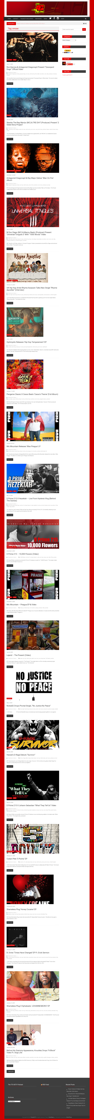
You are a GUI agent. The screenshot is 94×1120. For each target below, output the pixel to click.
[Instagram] (58, 19)
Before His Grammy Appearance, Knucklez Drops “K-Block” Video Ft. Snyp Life (31, 1051)
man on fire (31, 184)
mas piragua (28, 451)
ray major (48, 184)
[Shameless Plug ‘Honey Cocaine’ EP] (30, 889)
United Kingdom (53, 294)
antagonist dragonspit (12, 73)
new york (45, 709)
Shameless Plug (44, 914)
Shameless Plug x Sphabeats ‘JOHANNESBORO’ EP (28, 1006)
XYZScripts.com (54, 1119)
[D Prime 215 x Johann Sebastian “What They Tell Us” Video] (33, 785)
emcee (18, 73)
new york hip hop (39, 129)
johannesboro (33, 1010)
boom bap (15, 239)
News (23, 225)
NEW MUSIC (38, 18)
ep (19, 346)
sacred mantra (53, 810)
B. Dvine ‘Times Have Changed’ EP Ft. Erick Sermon (28, 953)
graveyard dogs (23, 73)
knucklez (27, 1057)
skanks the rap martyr (54, 129)
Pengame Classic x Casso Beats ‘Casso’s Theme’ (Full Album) (32, 394)
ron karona (55, 73)
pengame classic (43, 399)
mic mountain (34, 451)
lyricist (49, 505)
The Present (48, 658)
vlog (10, 506)
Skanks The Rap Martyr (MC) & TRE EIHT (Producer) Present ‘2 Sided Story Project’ (33, 123)
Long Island (31, 957)
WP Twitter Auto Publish (41, 1119)
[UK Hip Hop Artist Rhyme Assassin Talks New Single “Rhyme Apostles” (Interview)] (27, 267)
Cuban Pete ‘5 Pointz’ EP (17, 859)
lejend (33, 658)
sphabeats (9, 1011)
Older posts (11, 1071)
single (8, 506)
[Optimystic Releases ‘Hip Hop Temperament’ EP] (25, 322)
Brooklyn (9, 914)
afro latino (10, 451)
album (13, 451)
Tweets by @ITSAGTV (67, 75)
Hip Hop (27, 73)
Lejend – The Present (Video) (19, 655)
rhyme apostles (40, 294)
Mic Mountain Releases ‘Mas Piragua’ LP (23, 446)
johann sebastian (32, 810)
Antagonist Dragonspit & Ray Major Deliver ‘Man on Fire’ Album (30, 179)
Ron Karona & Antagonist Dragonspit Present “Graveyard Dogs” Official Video (30, 68)
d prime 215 (22, 505)
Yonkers (52, 1057)
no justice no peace (50, 709)
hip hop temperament (28, 346)
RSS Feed (45, 1084)
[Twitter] (50, 19)
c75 (24, 862)
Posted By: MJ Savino (12, 72)
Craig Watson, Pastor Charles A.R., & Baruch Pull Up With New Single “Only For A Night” (76, 1105)
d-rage (24, 758)
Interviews (9, 280)
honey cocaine (21, 914)
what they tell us (10, 811)
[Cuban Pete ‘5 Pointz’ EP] (33, 838)
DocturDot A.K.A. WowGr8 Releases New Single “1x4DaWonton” (31, 23)
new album (42, 73)
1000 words (10, 239)
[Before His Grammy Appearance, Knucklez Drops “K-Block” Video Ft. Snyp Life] (24, 1034)
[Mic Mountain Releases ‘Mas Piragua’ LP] (33, 426)
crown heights (16, 129)
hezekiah (35, 505)
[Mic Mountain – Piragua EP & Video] (33, 584)
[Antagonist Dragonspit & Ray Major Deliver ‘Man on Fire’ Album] (33, 158)
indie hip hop (32, 73)
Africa (9, 1010)
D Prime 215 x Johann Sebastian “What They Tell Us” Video (31, 805)
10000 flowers (22, 557)
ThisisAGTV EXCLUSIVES (26, 18)
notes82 (56, 709)
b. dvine (9, 957)
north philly (40, 1057)
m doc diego (33, 239)
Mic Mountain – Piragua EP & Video (21, 604)
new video (46, 73)
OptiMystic (45, 346)
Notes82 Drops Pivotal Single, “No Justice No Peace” (29, 706)
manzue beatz (39, 239)
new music (33, 129)
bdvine (21, 758)
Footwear (9, 115)
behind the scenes (11, 505)
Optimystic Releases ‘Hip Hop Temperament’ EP (27, 342)
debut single (28, 758)
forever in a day (30, 505)
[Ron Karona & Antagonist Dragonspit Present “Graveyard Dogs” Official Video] (32, 47)
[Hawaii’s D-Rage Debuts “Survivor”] (33, 734)
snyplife (44, 1057)
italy (30, 239)
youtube (8, 75)
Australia (9, 346)
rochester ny (12, 240)
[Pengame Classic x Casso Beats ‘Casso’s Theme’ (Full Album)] (25, 374)
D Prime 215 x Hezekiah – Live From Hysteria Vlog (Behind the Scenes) (31, 499)
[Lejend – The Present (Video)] (33, 635)
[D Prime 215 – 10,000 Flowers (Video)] (33, 534)
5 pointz (21, 862)
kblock (24, 1057)
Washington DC (44, 451)
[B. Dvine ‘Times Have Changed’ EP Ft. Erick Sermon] (17, 937)
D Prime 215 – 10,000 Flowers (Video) (23, 554)
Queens (47, 129)
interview (31, 294)
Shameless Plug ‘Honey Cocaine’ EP (21, 909)
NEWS (45, 18)
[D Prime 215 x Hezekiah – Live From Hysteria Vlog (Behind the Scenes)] (33, 478)
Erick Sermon (16, 957)
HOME (9, 18)
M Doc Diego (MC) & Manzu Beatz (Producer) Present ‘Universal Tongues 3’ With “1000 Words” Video (29, 233)
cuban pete (27, 862)
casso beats (10, 399)
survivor (55, 758)
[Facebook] (54, 19)
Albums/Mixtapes (10, 170)
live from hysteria (44, 505)
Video (43, 607)
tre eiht (8, 130)
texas (44, 658)
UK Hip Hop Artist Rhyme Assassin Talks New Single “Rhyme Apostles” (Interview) (32, 289)
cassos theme (15, 399)
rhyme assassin (47, 294)
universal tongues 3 (19, 240)
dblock (9, 1057)
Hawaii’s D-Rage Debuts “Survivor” (21, 755)
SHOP (62, 18)
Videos (14, 59)
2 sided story (10, 129)
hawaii (35, 758)
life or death (37, 73)
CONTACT (15, 18)
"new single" (10, 294)
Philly (57, 505)
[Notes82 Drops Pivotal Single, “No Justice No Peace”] (33, 685)
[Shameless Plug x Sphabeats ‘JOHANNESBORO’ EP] (33, 985)
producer (50, 73)
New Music (9, 59)
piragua (36, 607)
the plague (49, 1057)
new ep (44, 557)
